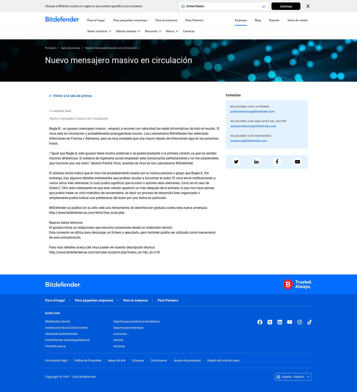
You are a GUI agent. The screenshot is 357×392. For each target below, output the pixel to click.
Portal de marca (55, 346)
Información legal (56, 360)
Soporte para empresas (128, 328)
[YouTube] (289, 322)
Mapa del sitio (117, 360)
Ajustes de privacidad (187, 360)
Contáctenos (158, 360)
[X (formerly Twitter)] (269, 322)
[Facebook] (259, 322)
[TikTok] (309, 322)
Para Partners (168, 300)
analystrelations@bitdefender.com (253, 126)
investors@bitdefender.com (248, 141)
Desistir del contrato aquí (223, 360)
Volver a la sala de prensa (72, 96)
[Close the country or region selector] (308, 6)
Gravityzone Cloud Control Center (66, 328)
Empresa (138, 360)
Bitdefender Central (57, 321)
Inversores (120, 334)
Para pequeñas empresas (94, 300)
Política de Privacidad (87, 360)
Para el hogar (55, 300)
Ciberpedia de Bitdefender (61, 334)
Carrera (118, 340)
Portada (50, 47)
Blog (258, 20)
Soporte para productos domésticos (136, 321)
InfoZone (119, 346)
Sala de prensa (70, 47)
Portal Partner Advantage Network (67, 340)
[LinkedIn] (279, 322)
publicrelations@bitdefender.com (252, 111)
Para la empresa (135, 300)
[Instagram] (299, 322)
